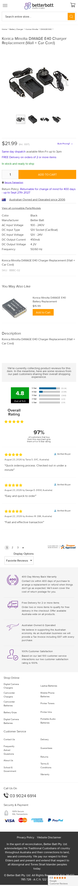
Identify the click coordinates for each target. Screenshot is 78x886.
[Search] (71, 16)
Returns (44, 756)
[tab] (39, 286)
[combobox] (39, 16)
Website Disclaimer (49, 837)
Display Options (24, 553)
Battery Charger (16, 29)
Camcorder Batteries (9, 703)
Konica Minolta (32, 29)
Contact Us (9, 739)
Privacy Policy (25, 837)
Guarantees (46, 748)
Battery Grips (10, 712)
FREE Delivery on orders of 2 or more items (29, 157)
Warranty (44, 774)
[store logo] (39, 6)
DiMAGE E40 (46, 29)
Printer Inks (46, 712)
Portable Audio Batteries (48, 720)
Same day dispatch (14, 151)
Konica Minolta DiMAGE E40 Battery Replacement (49, 299)
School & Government (10, 769)
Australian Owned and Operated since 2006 (37, 199)
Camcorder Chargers (9, 694)
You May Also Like (16, 286)
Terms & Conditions (45, 765)
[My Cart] (73, 5)
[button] (34, 119)
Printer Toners (47, 703)
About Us (8, 760)
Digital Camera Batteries (11, 721)
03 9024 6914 (22, 795)
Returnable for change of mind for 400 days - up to (38, 190)
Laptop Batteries (48, 685)
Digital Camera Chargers (11, 686)
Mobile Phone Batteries (47, 694)
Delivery (44, 739)
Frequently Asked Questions (9, 750)
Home (4, 29)
